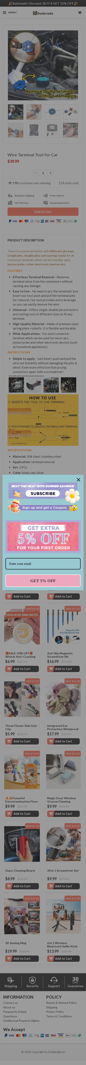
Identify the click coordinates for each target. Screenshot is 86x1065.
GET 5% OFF (43, 580)
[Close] (78, 480)
